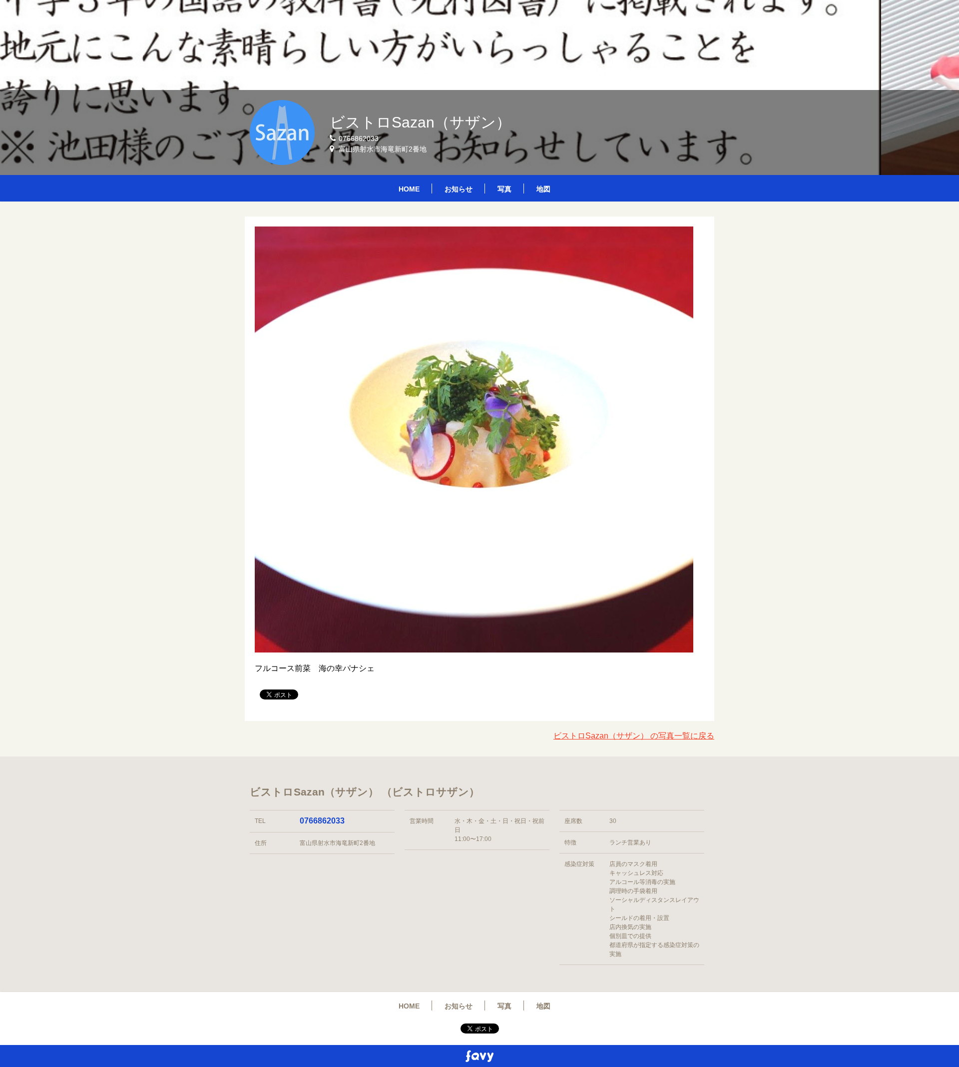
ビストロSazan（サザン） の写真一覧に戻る (633, 736)
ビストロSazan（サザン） (420, 122)
